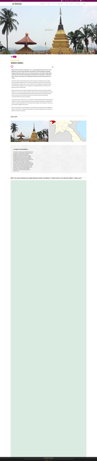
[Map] (41, 192)
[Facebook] (53, 67)
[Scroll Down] (48, 52)
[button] (69, 1)
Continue (46, 460)
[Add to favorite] (12, 66)
